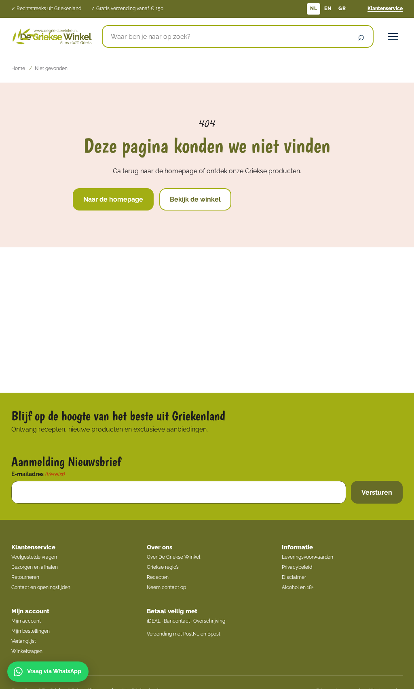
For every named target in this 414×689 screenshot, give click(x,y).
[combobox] (226, 36)
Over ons (159, 547)
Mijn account (30, 611)
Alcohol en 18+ (298, 587)
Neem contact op (166, 587)
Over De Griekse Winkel (173, 557)
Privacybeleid (297, 567)
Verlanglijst (23, 641)
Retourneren (25, 577)
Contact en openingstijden (40, 587)
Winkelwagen (26, 651)
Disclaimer (294, 577)
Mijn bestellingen (30, 631)
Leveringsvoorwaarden (307, 557)
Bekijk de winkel (195, 199)
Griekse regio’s (163, 567)
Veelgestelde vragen (34, 557)
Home (18, 68)
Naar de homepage (113, 199)
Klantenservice (385, 8)
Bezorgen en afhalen (34, 567)
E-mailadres (37, 474)
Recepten (158, 577)
